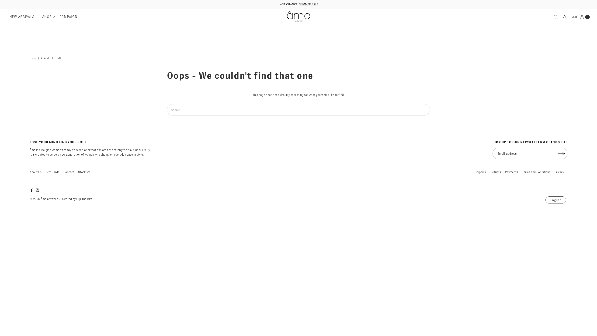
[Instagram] (37, 190)
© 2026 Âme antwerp (44, 199)
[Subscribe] (561, 153)
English (555, 200)
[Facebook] (32, 190)
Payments (511, 172)
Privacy (559, 172)
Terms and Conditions (536, 172)
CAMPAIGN (68, 17)
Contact (68, 172)
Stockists (84, 172)
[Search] (556, 17)
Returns (495, 172)
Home (33, 58)
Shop (47, 17)
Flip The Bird (84, 199)
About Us (36, 172)
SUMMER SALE (308, 4)
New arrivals (22, 17)
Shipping (480, 172)
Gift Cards (52, 172)
